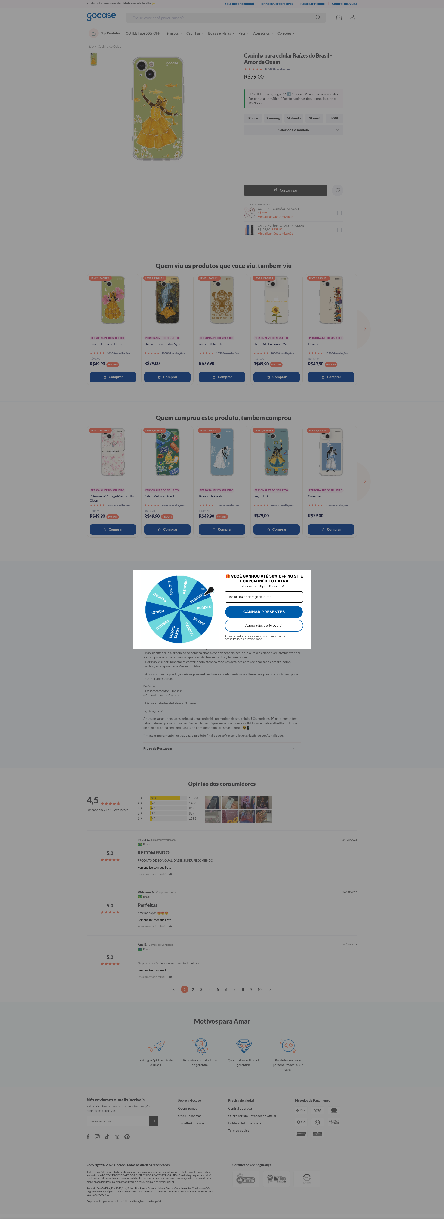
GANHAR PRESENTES (264, 612)
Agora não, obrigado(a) (264, 625)
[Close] (305, 575)
